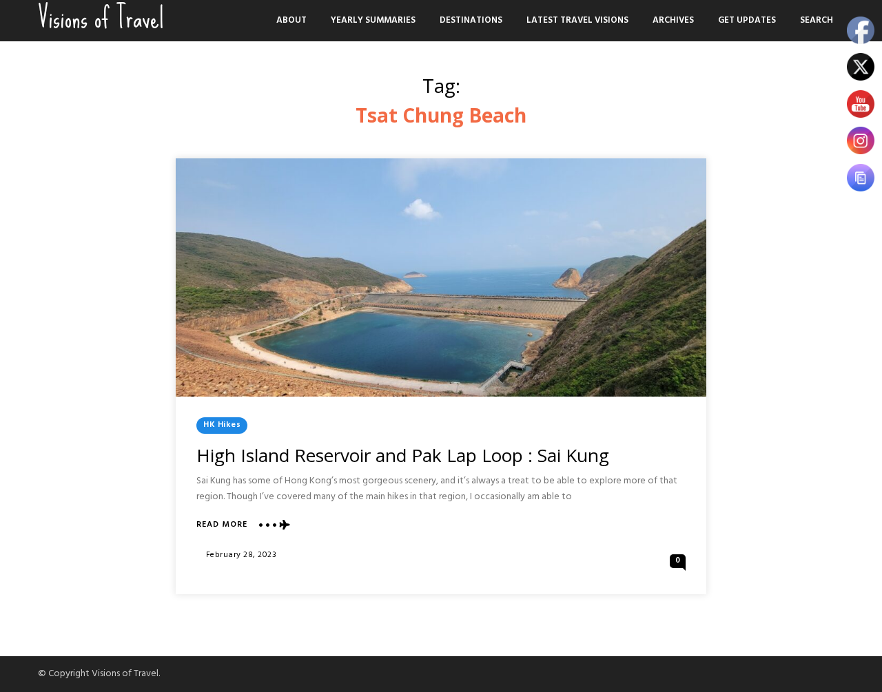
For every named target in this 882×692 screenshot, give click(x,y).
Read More (221, 525)
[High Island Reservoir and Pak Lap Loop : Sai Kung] (441, 277)
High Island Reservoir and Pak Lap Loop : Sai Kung (402, 455)
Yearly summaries (373, 20)
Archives (673, 20)
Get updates (747, 20)
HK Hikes (221, 425)
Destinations (471, 20)
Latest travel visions (577, 20)
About (291, 20)
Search (816, 20)
